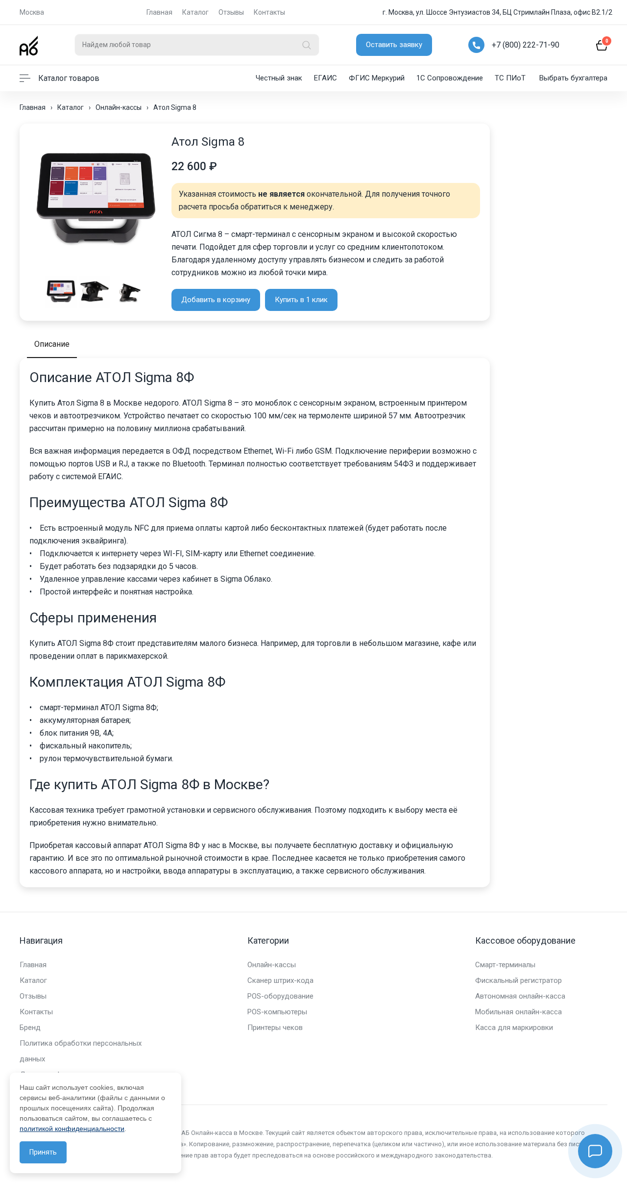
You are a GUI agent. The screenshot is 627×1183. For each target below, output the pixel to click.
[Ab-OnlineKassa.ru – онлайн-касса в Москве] (29, 45)
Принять (43, 1152)
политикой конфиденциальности (72, 1128)
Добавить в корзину (215, 299)
